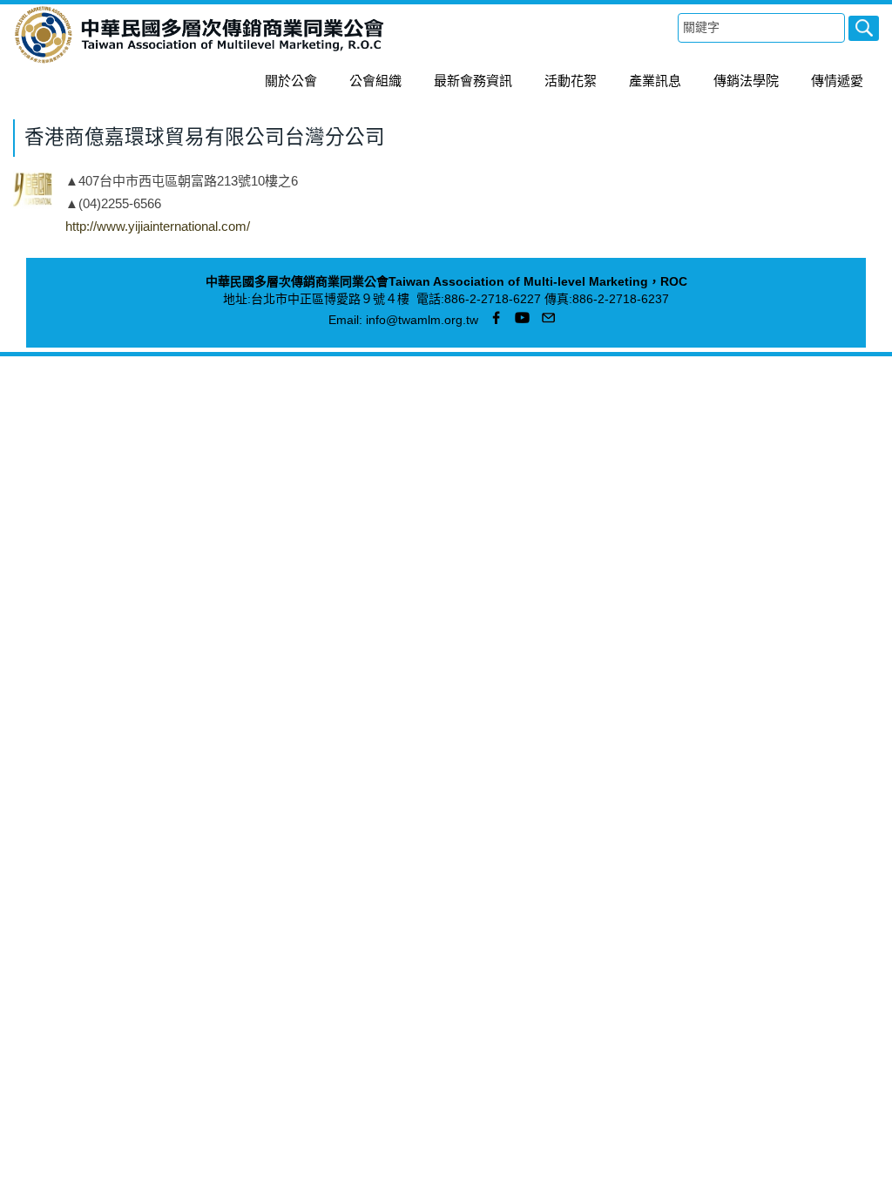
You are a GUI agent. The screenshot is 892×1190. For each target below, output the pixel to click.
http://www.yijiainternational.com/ (157, 226)
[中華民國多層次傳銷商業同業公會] (199, 60)
